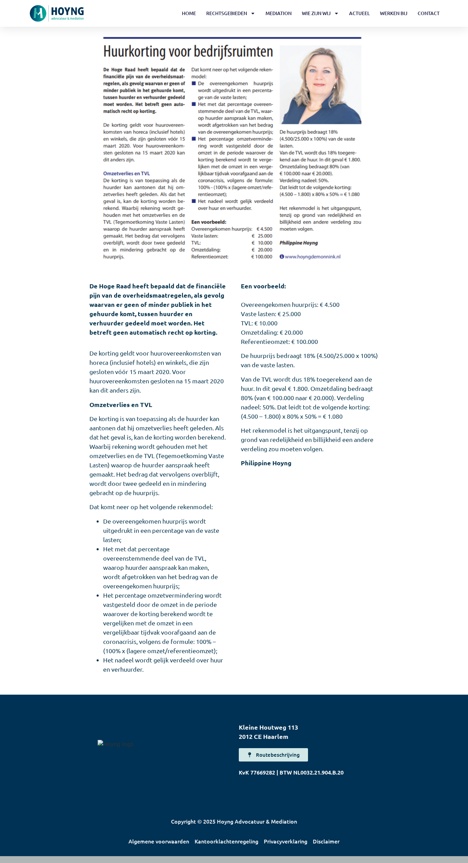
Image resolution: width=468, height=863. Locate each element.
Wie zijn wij (316, 13)
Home (189, 13)
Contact (429, 13)
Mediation (279, 13)
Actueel (359, 13)
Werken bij (393, 13)
